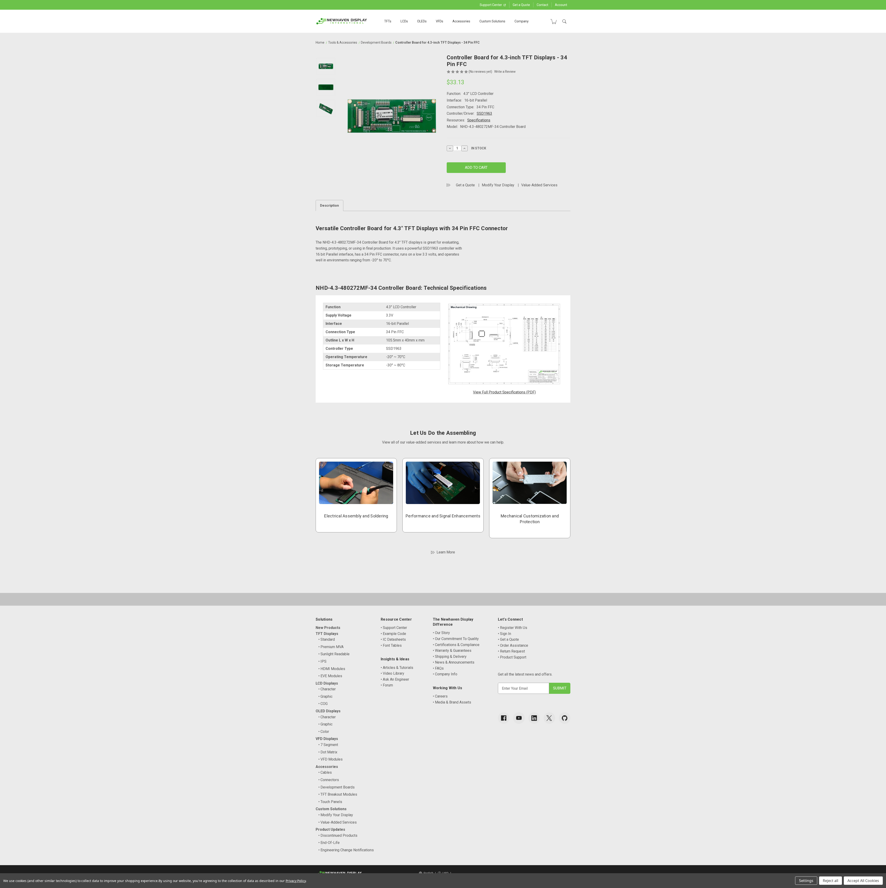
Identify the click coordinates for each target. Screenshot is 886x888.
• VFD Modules (330, 759)
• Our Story (441, 633)
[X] (549, 718)
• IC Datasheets (393, 639)
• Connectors (328, 780)
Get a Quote (521, 5)
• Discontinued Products (337, 835)
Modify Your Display (498, 185)
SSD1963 (484, 113)
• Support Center (394, 627)
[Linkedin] (534, 718)
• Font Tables (391, 645)
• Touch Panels (330, 802)
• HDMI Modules (331, 669)
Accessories (461, 21)
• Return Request (511, 651)
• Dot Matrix (327, 752)
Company (522, 21)
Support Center (491, 5)
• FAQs (438, 668)
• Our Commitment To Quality (456, 639)
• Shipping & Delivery (450, 656)
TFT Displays (327, 633)
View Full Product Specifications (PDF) (504, 392)
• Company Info (445, 674)
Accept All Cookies (863, 880)
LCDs (404, 21)
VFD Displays (327, 739)
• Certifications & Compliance (456, 645)
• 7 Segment (328, 745)
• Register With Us (512, 627)
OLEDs (422, 21)
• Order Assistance (513, 645)
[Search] (564, 21)
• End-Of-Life (329, 842)
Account (561, 5)
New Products (328, 627)
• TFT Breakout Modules (337, 794)
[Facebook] (503, 718)
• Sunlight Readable (334, 654)
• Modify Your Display (335, 815)
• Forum (387, 685)
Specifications (478, 120)
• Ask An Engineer (395, 679)
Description (329, 205)
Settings (806, 880)
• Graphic (325, 696)
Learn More (446, 552)
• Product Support (512, 657)
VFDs (439, 21)
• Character (327, 689)
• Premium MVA (331, 647)
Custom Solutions (492, 21)
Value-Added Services (539, 185)
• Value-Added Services (337, 822)
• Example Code (393, 633)
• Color (323, 731)
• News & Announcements (453, 662)
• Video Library (392, 673)
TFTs (387, 21)
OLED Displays (328, 711)
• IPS (322, 661)
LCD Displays (327, 683)
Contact (542, 5)
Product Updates (330, 829)
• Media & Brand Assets (452, 702)
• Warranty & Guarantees (452, 650)
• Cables (325, 772)
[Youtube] (519, 718)
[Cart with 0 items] (553, 21)
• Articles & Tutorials (397, 667)
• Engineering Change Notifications (346, 850)
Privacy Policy (296, 881)
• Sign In (504, 633)
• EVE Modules (330, 676)
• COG (323, 703)
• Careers (440, 696)
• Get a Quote (508, 639)
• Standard (326, 639)
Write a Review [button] (505, 71)
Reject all (830, 880)
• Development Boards (336, 787)
